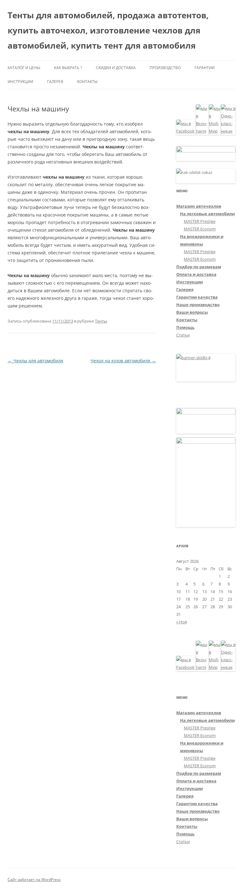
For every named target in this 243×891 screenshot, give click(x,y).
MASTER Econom (200, 229)
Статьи (183, 335)
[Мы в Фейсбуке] (186, 131)
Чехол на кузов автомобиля (123, 361)
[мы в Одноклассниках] (228, 131)
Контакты (87, 81)
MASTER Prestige (199, 221)
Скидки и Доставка (116, 67)
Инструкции (20, 81)
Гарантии (205, 67)
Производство (165, 67)
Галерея (55, 81)
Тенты (101, 321)
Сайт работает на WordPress (34, 879)
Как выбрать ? (68, 67)
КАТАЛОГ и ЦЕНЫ (24, 67)
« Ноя (181, 622)
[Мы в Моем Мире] (215, 131)
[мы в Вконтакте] (202, 131)
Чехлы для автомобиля (35, 361)
